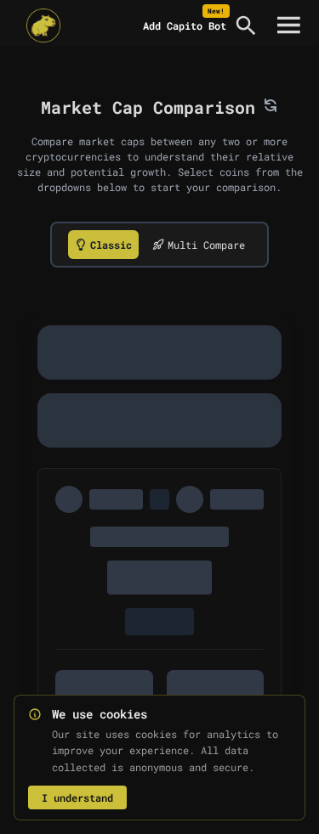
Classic (111, 244)
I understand (77, 797)
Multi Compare (206, 244)
